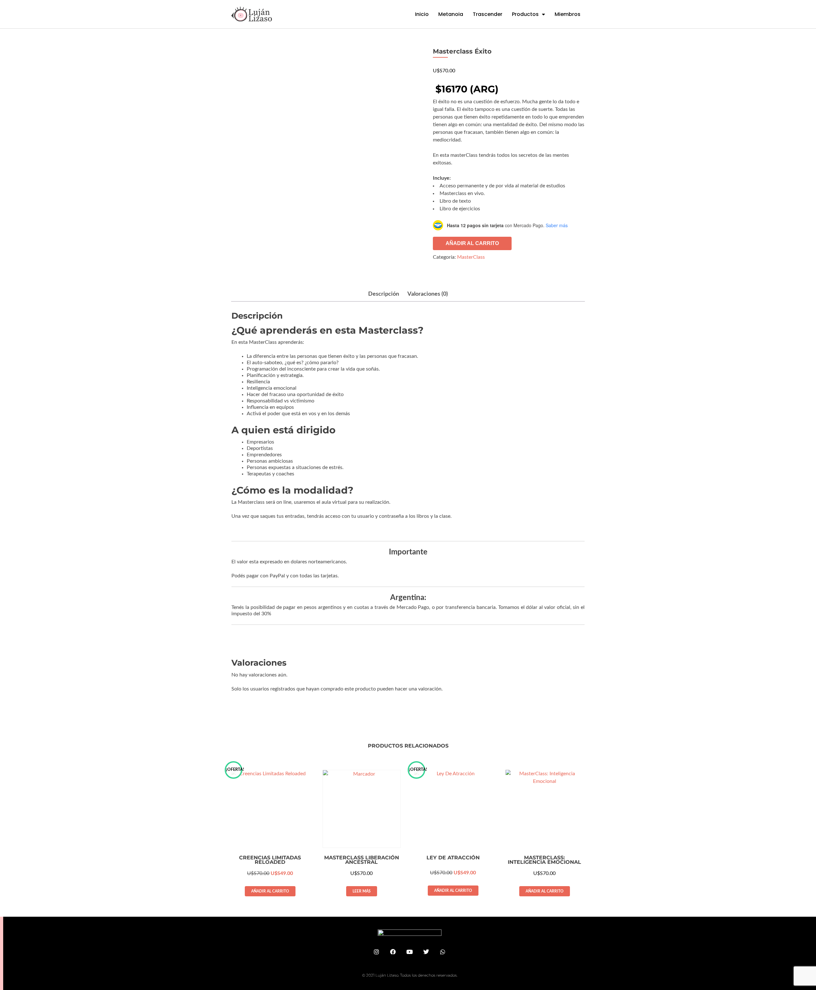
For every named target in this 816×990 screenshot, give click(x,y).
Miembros (567, 14)
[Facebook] (393, 951)
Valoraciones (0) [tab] (427, 294)
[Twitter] (426, 951)
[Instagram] (376, 951)
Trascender (487, 14)
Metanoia (450, 14)
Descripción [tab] (383, 294)
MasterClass (471, 257)
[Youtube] (409, 951)
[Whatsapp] (442, 951)
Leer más (362, 891)
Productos (525, 14)
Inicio (422, 14)
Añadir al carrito (472, 243)
